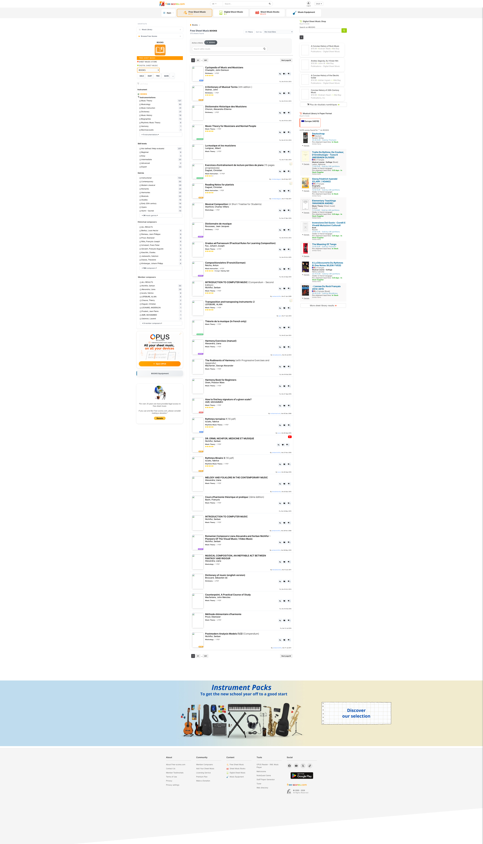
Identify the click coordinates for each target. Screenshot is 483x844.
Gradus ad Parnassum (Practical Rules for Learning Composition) (240, 244)
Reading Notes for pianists (219, 185)
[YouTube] (296, 765)
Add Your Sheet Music (205, 768)
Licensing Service (203, 773)
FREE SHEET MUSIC (146, 58)
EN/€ (318, 4)
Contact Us (170, 768)
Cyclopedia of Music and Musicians (224, 68)
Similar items (316, 144)
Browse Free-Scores (149, 36)
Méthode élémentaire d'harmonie (223, 615)
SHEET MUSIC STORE (147, 62)
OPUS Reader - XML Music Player (268, 765)
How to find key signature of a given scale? (228, 400)
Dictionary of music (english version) (225, 576)
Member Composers (204, 764)
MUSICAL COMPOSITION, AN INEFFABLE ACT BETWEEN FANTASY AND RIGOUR (235, 558)
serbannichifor (276, 296)
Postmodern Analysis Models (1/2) (232, 635)
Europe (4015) (311, 121)
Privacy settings (172, 785)
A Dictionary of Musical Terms (228, 88)
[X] (303, 765)
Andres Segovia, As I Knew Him (324, 61)
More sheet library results (323, 305)
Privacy (169, 781)
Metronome (261, 771)
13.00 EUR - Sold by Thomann (324, 247)
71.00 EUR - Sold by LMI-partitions (326, 166)
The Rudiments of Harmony (237, 363)
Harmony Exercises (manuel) (220, 342)
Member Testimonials (174, 773)
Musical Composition (233, 205)
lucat (279, 433)
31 (198, 60)
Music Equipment (237, 777)
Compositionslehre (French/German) (225, 264)
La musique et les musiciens (220, 146)
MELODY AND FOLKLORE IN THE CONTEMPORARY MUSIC (236, 478)
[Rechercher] (270, 3)
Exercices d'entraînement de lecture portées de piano (239, 168)
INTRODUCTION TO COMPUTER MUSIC (239, 285)
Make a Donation (203, 781)
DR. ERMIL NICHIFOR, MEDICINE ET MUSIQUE (229, 439)
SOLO (142, 76)
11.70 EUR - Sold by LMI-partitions (325, 210)
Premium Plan (201, 777)
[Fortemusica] (289, 791)
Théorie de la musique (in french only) (225, 321)
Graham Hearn (324, 95)
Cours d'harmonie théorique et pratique (234, 498)
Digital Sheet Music (237, 773)
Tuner (259, 784)
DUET (150, 76)
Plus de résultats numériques (324, 104)
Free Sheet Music (237, 764)
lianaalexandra (277, 355)
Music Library (147, 29)
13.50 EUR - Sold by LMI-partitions (326, 190)
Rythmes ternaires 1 (220, 420)
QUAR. (166, 76)
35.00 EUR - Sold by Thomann (324, 140)
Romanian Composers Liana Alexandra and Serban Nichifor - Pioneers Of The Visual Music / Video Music (237, 539)
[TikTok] (309, 765)
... (173, 76)
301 (205, 60)
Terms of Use (171, 777)
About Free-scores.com (175, 764)
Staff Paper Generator (266, 779)
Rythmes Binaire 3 (219, 459)
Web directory (262, 788)
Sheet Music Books (237, 768)
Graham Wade (324, 48)
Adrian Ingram (324, 80)
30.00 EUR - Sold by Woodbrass (325, 293)
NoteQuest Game (264, 775)
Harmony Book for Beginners (220, 381)
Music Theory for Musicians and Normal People (230, 126)
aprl (280, 316)
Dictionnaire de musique (218, 225)
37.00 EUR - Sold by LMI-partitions (326, 232)
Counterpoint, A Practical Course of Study (228, 595)
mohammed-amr (275, 413)
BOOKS (143, 94)
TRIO (157, 76)
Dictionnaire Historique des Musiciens (226, 107)
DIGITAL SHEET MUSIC (148, 65)
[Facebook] (289, 765)
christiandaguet (276, 179)
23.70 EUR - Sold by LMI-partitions (326, 274)
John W (321, 63)
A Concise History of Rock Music (325, 46)
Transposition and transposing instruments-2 (230, 303)
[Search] (264, 48)
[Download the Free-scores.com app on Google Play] (302, 775)
